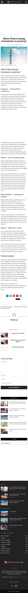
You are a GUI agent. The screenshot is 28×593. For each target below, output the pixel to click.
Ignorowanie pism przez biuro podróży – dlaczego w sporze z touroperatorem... (17, 402)
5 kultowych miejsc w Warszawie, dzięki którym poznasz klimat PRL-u (17, 519)
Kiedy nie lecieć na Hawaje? (20, 306)
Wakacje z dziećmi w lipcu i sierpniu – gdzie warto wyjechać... (17, 416)
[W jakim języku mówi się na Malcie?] (4, 341)
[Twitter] (16, 586)
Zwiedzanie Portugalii (6, 542)
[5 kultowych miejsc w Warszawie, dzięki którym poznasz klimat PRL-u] (4, 520)
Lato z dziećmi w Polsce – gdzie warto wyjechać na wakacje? (17, 409)
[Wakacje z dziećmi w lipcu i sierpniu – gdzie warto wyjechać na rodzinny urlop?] (4, 417)
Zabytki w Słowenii (5, 550)
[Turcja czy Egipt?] (4, 513)
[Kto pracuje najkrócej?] (4, 348)
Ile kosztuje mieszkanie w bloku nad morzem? (7, 307)
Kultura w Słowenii (5, 553)
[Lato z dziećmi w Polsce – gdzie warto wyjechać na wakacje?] (4, 410)
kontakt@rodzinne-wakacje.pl (19, 577)
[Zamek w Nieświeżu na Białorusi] (4, 527)
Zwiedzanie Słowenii (5, 548)
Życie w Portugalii (5, 535)
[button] (26, 2)
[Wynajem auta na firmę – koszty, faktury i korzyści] (4, 431)
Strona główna (4, 34)
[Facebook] (12, 586)
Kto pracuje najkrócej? (18, 347)
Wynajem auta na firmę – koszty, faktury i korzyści (18, 430)
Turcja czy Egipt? (12, 511)
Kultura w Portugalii (5, 540)
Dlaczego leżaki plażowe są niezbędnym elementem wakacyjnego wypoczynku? (17, 423)
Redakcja (14, 320)
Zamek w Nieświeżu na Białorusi (16, 525)
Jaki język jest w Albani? (18, 333)
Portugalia (3, 546)
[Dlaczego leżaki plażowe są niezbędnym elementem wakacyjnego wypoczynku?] (4, 424)
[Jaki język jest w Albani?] (4, 334)
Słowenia (3, 538)
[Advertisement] (14, 18)
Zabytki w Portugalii (5, 544)
